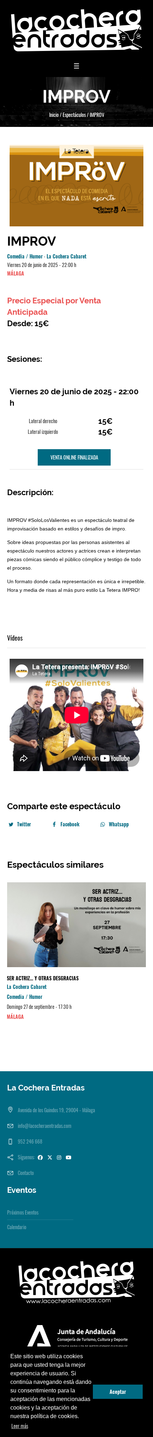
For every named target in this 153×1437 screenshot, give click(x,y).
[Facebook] (40, 1157)
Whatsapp (119, 824)
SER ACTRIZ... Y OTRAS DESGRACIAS (43, 978)
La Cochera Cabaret (66, 256)
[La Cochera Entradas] (76, 30)
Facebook (69, 824)
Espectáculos (74, 114)
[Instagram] (59, 1157)
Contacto (26, 1172)
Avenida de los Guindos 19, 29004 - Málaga (56, 1110)
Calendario (16, 1227)
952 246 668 (30, 1141)
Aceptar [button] (118, 1391)
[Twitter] (49, 1157)
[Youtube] (69, 1157)
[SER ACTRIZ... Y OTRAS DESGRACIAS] (76, 924)
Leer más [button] (19, 1426)
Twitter (24, 824)
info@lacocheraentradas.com (45, 1125)
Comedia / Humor (25, 256)
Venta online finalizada (74, 457)
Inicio (54, 114)
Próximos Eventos (22, 1212)
